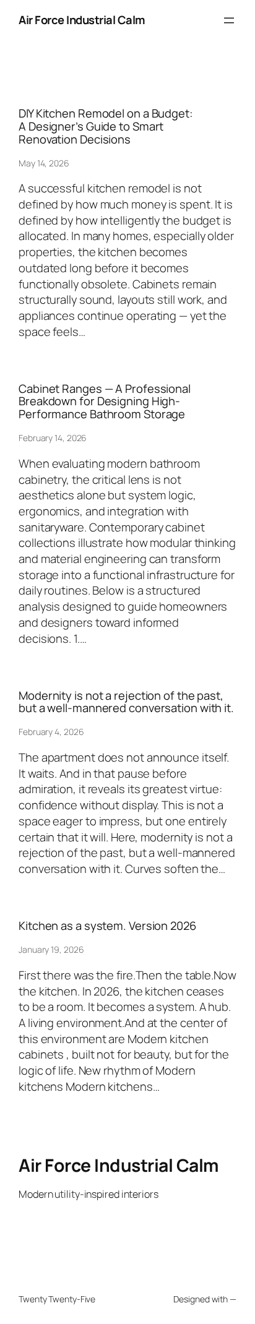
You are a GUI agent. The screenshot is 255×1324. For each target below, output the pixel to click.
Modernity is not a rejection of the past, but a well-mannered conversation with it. (126, 702)
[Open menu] (229, 20)
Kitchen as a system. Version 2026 (107, 925)
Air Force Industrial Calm (82, 20)
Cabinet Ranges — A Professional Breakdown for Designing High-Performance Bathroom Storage (105, 401)
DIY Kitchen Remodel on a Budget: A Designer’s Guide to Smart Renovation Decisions (105, 126)
